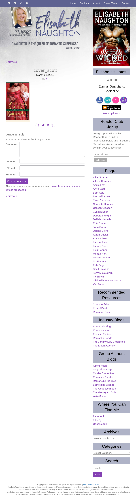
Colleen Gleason (102, 207)
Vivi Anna (98, 284)
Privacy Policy (93, 485)
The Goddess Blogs (104, 388)
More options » (111, 113)
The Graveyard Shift (104, 392)
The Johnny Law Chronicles (109, 341)
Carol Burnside (101, 200)
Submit (98, 474)
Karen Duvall (100, 234)
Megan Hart (99, 253)
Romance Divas (102, 312)
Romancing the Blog (104, 381)
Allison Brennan (102, 181)
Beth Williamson (102, 196)
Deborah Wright (102, 215)
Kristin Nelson (101, 330)
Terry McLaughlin (103, 272)
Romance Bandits (103, 377)
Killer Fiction (100, 365)
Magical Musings (102, 369)
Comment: (12, 144)
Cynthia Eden (101, 211)
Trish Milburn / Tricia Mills (107, 280)
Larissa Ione (100, 242)
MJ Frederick (100, 261)
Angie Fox (99, 185)
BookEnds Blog (102, 326)
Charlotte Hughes (103, 204)
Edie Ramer (100, 223)
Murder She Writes (103, 373)
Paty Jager (99, 265)
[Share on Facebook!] (38, 125)
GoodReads (100, 424)
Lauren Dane (100, 246)
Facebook (99, 416)
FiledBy (97, 420)
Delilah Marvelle (102, 219)
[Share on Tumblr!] (52, 125)
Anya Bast (99, 188)
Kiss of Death (100, 308)
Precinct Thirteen (102, 334)
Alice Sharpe (100, 177)
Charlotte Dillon (101, 304)
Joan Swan (99, 227)
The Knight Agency (104, 345)
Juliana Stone (101, 230)
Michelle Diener (102, 257)
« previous (12, 61)
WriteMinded (100, 396)
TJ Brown (98, 276)
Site (84, 485)
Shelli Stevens (101, 269)
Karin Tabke (100, 238)
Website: (11, 174)
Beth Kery (98, 192)
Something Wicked (103, 384)
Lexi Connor (100, 250)
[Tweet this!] (43, 125)
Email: (11, 168)
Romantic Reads (102, 338)
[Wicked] (111, 37)
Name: (11, 161)
